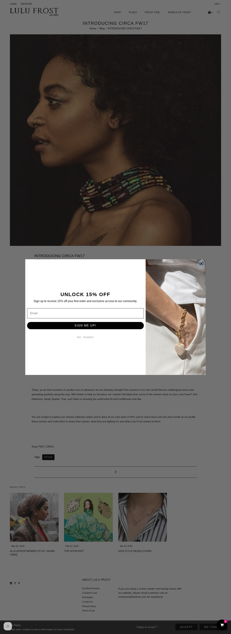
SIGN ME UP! (85, 325)
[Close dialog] (201, 263)
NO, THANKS (85, 337)
